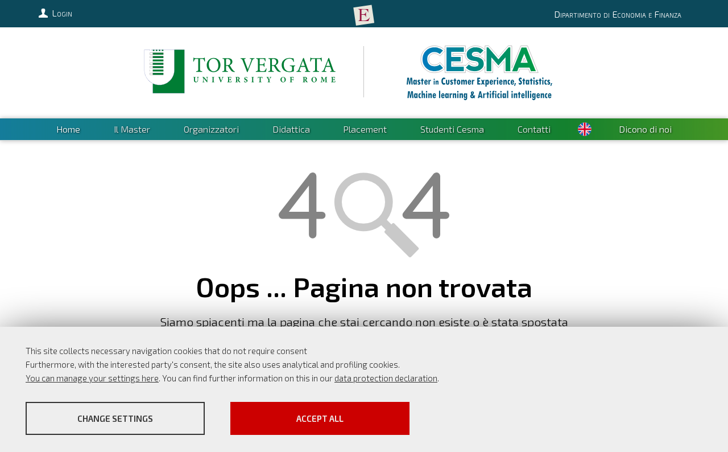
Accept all (320, 418)
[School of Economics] (364, 15)
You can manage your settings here (92, 378)
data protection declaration (385, 378)
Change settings (115, 418)
